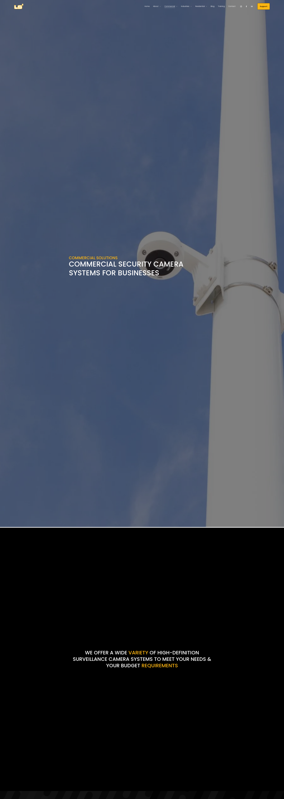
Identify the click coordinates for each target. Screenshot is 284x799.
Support (263, 6)
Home (147, 6)
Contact (232, 6)
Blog (212, 6)
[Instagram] (241, 6)
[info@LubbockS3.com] (252, 6)
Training (221, 6)
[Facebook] (246, 6)
